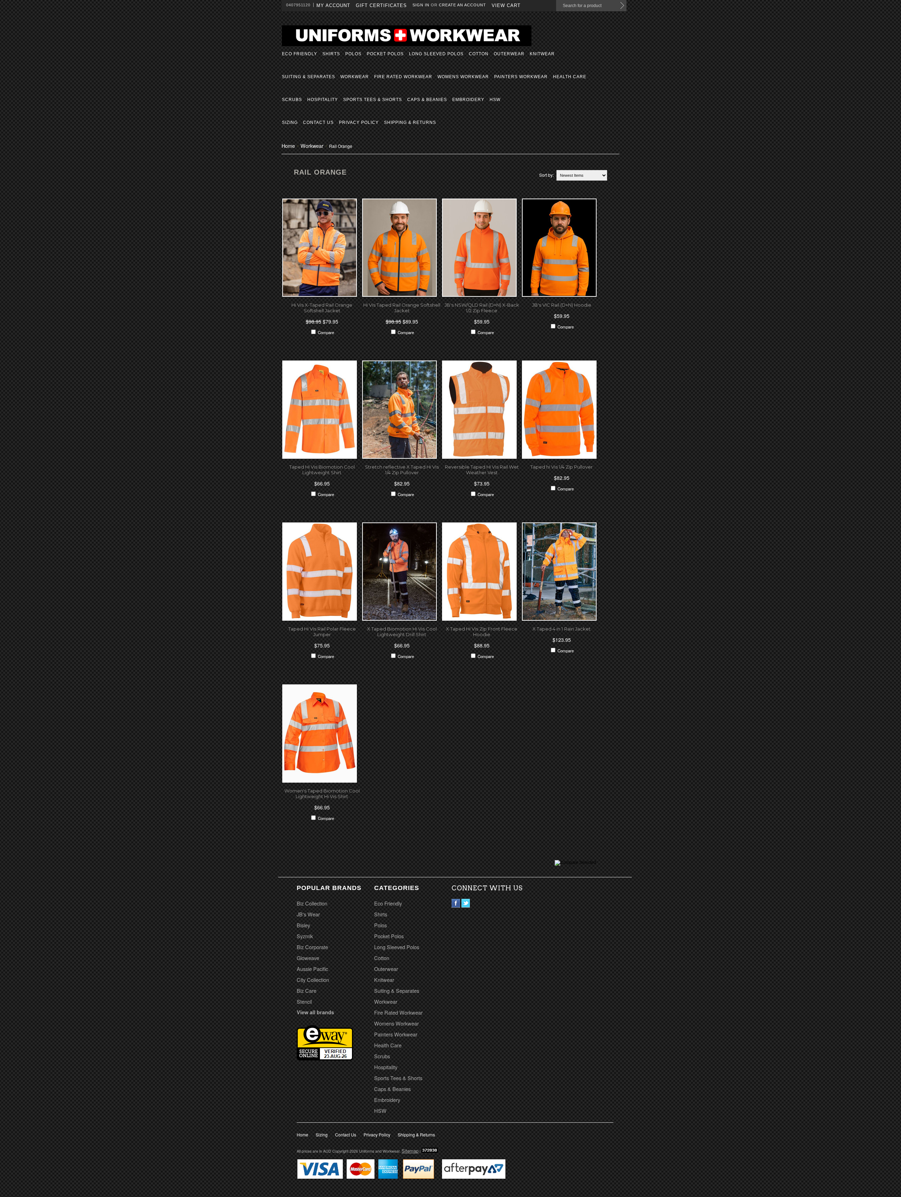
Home (288, 145)
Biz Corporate (312, 947)
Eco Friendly (299, 53)
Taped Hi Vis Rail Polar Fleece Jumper (322, 631)
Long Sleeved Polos (436, 53)
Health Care (569, 76)
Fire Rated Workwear (403, 76)
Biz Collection (312, 903)
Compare (326, 332)
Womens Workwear (463, 76)
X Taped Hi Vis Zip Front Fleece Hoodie (481, 631)
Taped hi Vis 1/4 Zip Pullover (561, 467)
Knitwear (542, 53)
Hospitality (322, 99)
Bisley (303, 925)
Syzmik (305, 936)
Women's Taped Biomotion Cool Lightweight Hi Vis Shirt (322, 793)
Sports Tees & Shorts (372, 99)
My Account (333, 5)
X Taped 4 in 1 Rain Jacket (562, 629)
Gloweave (308, 957)
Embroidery (468, 99)
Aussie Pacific (312, 968)
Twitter (465, 903)
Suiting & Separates (308, 76)
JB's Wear (308, 914)
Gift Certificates (381, 5)
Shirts (331, 53)
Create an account (462, 5)
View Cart (506, 5)
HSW (495, 99)
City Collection (313, 979)
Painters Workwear (521, 76)
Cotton (479, 53)
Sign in (420, 5)
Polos (353, 53)
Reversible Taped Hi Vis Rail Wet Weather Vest (482, 469)
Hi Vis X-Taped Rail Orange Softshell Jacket (321, 307)
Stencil (304, 1001)
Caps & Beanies (427, 99)
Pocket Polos (385, 53)
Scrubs (292, 99)
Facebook (456, 903)
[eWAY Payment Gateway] (325, 1058)
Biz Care (306, 990)
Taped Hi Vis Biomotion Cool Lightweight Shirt (322, 469)
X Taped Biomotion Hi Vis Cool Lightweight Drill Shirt (402, 631)
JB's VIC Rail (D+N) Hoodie (561, 305)
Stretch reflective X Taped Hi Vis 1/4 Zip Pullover (402, 469)
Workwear (354, 76)
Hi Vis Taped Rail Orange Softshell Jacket (401, 307)
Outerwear (509, 53)
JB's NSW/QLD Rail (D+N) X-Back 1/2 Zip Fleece (482, 307)
